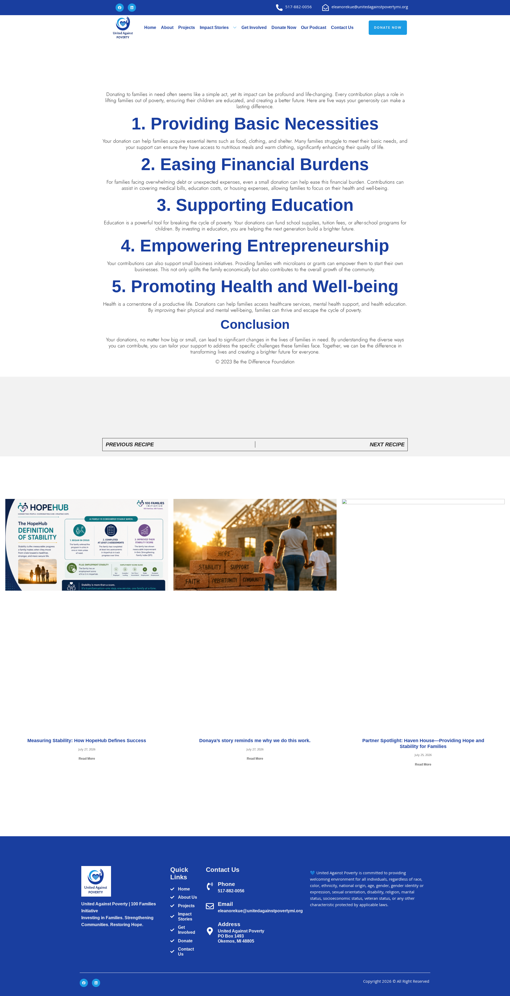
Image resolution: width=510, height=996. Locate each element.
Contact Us (342, 27)
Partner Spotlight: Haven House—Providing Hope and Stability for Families (423, 743)
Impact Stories (214, 27)
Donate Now (283, 27)
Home (150, 27)
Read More (87, 758)
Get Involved (254, 27)
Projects (186, 27)
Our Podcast (313, 27)
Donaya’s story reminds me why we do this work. (255, 740)
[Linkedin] (132, 7)
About (167, 27)
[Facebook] (120, 7)
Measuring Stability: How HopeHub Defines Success (86, 740)
